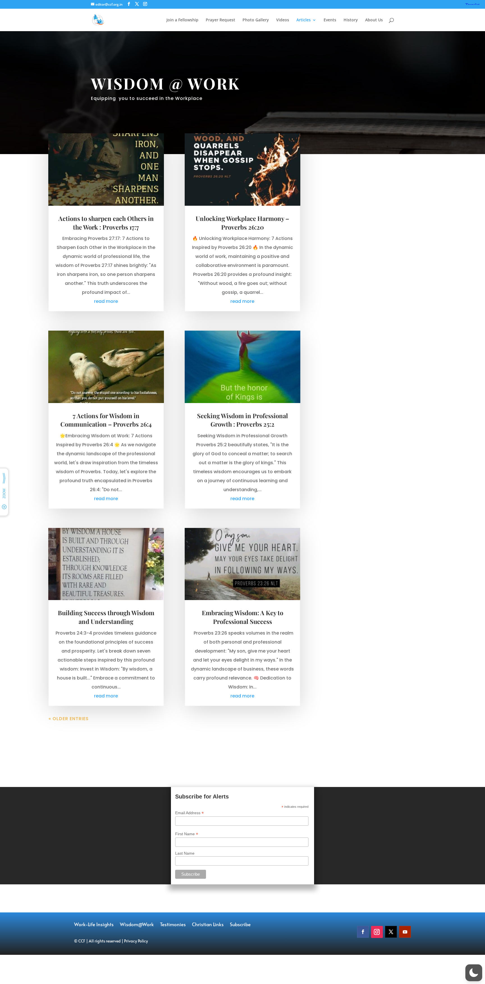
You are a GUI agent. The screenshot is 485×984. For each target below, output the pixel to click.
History (351, 20)
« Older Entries (69, 718)
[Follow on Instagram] (377, 932)
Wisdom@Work (137, 925)
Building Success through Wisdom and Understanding (106, 617)
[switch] (473, 972)
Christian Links (208, 925)
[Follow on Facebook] (363, 932)
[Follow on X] (391, 932)
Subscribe (240, 925)
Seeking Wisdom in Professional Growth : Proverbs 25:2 (242, 420)
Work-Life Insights (94, 925)
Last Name (185, 853)
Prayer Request (220, 20)
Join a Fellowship (182, 20)
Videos (282, 20)
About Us (374, 20)
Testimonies (173, 925)
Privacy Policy (136, 941)
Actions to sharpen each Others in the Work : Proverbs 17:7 (106, 222)
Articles (303, 20)
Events (330, 20)
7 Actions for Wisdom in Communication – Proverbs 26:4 (106, 420)
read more (106, 301)
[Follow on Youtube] (405, 932)
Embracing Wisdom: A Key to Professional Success (242, 617)
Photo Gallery (255, 20)
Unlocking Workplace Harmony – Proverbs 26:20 (242, 222)
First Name (186, 834)
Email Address (189, 813)
